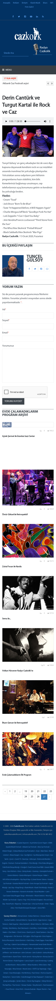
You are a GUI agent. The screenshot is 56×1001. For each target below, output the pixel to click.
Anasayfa (6, 3)
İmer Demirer (17, 949)
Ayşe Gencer (42, 920)
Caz (22, 855)
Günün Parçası (37, 875)
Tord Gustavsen (48, 985)
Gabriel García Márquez (20, 944)
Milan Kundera (33, 965)
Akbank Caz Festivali (29, 847)
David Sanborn (41, 932)
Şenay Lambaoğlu (9, 981)
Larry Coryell (29, 961)
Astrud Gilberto (21, 920)
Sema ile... (6, 619)
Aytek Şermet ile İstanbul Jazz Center (18, 436)
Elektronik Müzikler (44, 859)
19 (25, 791)
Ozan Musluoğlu (14, 973)
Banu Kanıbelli (25, 924)
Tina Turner (16, 985)
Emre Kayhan (46, 936)
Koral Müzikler (40, 892)
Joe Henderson (15, 953)
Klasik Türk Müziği (40, 888)
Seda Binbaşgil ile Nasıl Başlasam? (32, 977)
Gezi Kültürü (11, 871)
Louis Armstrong (40, 961)
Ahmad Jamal (22, 916)
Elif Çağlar (26, 936)
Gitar (19, 871)
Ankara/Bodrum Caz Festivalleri (24, 851)
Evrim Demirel (21, 940)
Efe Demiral (18, 936)
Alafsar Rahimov (33, 916)
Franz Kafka (49, 940)
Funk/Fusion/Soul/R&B (35, 867)
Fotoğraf (24, 867)
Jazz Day (11, 888)
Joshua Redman (48, 953)
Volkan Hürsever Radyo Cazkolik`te (17, 671)
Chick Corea (21, 932)
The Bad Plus (7, 985)
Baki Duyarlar (13, 924)
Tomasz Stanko (26, 985)
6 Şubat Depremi (23, 843)
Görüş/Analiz (26, 871)
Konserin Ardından (26, 892)
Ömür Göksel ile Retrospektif (15, 514)
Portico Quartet (46, 973)
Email (5, 333)
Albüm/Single (7, 851)
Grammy (35, 871)
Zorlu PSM (41, 908)
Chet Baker (12, 932)
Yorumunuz (8, 346)
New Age (49, 896)
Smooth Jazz (26, 904)
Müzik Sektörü (40, 896)
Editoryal (33, 859)
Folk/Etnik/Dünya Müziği (11, 867)
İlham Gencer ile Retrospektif (15, 723)
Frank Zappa (40, 940)
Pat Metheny (26, 973)
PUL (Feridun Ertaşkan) (35, 900)
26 (38, 797)
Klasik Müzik (35, 3)
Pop (24, 900)
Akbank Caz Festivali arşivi (15, 83)
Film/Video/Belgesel (46, 863)
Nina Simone (17, 969)
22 (44, 791)
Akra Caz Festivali (43, 847)
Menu (8, 70)
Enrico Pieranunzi (8, 940)
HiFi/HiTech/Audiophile (11, 879)
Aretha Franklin (9, 920)
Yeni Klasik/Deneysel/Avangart (25, 908)
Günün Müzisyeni (25, 875)
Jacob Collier (28, 949)
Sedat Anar (49, 977)
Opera (20, 900)
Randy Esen (6, 977)
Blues (45, 3)
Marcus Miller (21, 965)
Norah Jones (27, 969)
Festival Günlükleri (21, 863)
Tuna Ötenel (10, 989)
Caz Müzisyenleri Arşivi (41, 855)
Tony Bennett (37, 985)
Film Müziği (33, 863)
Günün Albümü (12, 875)
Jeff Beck (6, 953)
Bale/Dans (44, 851)
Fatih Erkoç (30, 940)
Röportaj (18, 904)
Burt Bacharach (23, 928)
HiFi (51, 3)
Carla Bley (33, 928)
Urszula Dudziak (29, 989)
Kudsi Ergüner (19, 961)
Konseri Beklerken (13, 892)
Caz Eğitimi (28, 855)
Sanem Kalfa (16, 977)
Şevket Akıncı (21, 981)
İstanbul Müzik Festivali (21, 883)
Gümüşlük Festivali (46, 871)
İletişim (25, 3)
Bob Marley (13, 928)
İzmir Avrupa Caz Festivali (39, 883)
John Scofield (37, 953)
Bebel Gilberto (36, 924)
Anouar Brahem (45, 916)
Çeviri (12, 859)
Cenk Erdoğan (42, 928)
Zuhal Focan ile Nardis (12, 567)
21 (38, 791)
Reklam (16, 3)
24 (25, 797)
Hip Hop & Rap (25, 879)
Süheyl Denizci (47, 981)
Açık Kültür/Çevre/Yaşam (38, 843)
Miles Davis (43, 965)
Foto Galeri (29, 7)
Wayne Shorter (42, 989)
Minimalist (29, 896)
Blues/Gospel (14, 855)
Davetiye (25, 859)
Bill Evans (45, 924)
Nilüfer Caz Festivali (9, 900)
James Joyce (49, 949)
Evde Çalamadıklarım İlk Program (16, 775)
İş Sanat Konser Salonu (38, 879)
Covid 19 (18, 859)
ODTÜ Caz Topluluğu (39, 969)
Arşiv (38, 851)
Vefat (47, 904)
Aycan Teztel (32, 920)
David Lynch (31, 932)
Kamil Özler (17, 957)
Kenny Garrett (48, 957)
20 (32, 791)
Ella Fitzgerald (36, 936)
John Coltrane (26, 953)
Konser (50, 888)
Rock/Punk (10, 904)
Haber (46, 875)
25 (32, 797)
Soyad (6, 320)
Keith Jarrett (27, 957)
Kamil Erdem (7, 957)
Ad (4, 309)
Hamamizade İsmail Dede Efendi (40, 944)
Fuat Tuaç (7, 944)
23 (51, 791)
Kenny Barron (37, 957)
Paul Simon (36, 973)
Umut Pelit (19, 989)
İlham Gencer (6, 949)
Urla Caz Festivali (38, 904)
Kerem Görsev (8, 961)
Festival (11, 863)
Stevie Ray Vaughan (33, 981)
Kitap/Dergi (19, 888)
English (4, 863)
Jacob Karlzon (38, 949)
